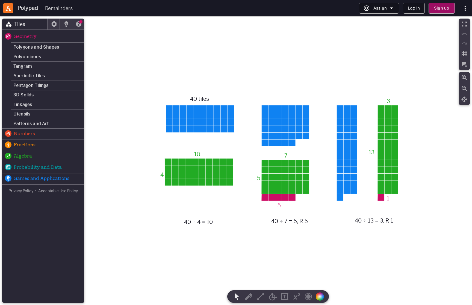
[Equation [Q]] (297, 296)
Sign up (441, 8)
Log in (414, 8)
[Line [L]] (261, 296)
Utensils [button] (21, 114)
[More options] (465, 8)
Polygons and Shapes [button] (36, 47)
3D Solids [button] (23, 95)
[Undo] (464, 34)
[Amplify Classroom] (8, 8)
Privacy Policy (20, 190)
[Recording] (308, 296)
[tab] (25, 24)
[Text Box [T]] (285, 296)
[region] (236, 160)
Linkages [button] (22, 104)
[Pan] (464, 99)
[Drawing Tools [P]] (249, 296)
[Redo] (464, 43)
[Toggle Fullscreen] (464, 24)
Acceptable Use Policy (58, 190)
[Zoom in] (464, 77)
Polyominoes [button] (27, 57)
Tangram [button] (22, 66)
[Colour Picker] (321, 296)
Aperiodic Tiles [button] (29, 76)
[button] (43, 36)
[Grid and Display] (464, 53)
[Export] (464, 64)
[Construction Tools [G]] (273, 296)
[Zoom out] (464, 88)
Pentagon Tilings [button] (31, 85)
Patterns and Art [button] (31, 123)
